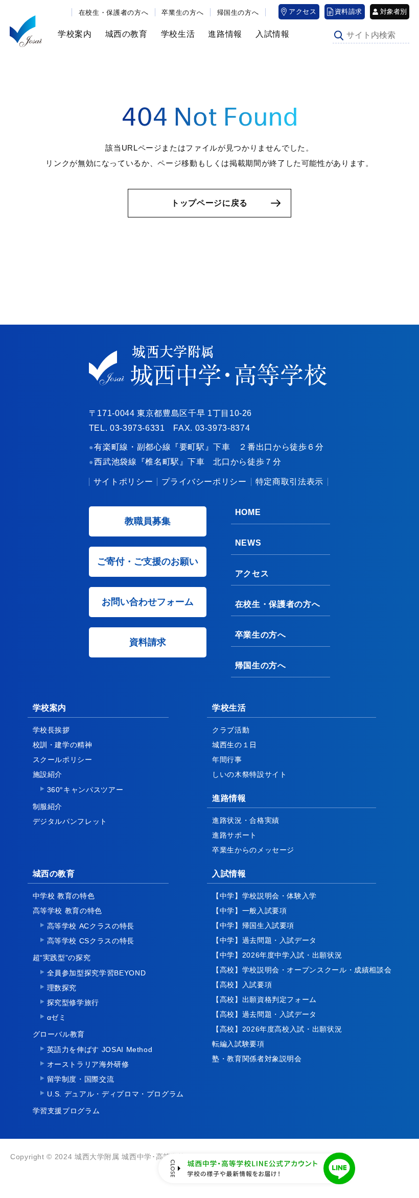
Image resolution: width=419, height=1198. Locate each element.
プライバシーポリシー (203, 481)
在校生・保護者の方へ (113, 12)
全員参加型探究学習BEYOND (96, 973)
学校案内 (71, 34)
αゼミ (56, 1017)
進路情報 (221, 34)
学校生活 (174, 34)
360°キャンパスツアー (85, 790)
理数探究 (62, 988)
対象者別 (393, 11)
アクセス (303, 11)
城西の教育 (123, 34)
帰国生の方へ (238, 12)
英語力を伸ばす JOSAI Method (100, 1049)
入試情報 (269, 34)
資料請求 (349, 11)
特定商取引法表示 (289, 481)
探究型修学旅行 (73, 1002)
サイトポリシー (123, 481)
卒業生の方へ (182, 12)
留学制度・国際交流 (80, 1079)
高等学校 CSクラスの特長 (90, 941)
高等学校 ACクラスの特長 (90, 926)
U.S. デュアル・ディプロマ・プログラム (115, 1094)
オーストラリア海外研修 (88, 1064)
